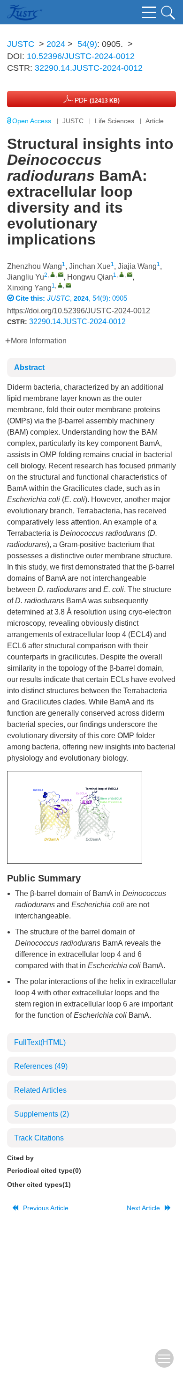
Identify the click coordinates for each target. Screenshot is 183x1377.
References (41, 1066)
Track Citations (39, 1138)
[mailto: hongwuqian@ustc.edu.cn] (129, 274)
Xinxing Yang (29, 288)
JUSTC (20, 44)
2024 (55, 44)
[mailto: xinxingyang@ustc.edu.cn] (68, 285)
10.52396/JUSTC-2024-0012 (81, 56)
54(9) (87, 44)
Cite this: (31, 298)
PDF (96, 100)
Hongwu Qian (90, 277)
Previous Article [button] (46, 1208)
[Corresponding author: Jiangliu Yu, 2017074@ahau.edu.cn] (52, 274)
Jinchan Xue (90, 266)
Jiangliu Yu (25, 277)
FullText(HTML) (40, 1042)
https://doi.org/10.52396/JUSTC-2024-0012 (78, 311)
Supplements (41, 1114)
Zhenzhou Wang (34, 266)
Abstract (29, 367)
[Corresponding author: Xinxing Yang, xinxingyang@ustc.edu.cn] (60, 285)
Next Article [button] (143, 1208)
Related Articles (40, 1090)
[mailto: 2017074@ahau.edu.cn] (60, 274)
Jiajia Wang (137, 266)
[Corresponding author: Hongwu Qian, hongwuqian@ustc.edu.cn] (121, 274)
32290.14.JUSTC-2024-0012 (89, 68)
